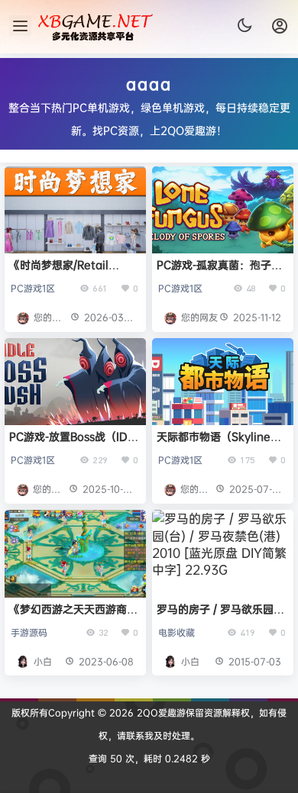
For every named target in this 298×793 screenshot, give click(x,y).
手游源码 (29, 632)
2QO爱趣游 (160, 712)
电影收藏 (176, 632)
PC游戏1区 (33, 288)
